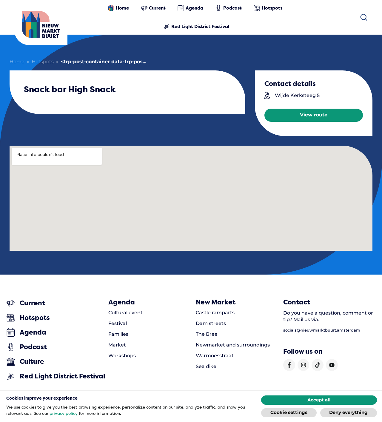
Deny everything (348, 412)
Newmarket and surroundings (233, 345)
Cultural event (125, 312)
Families (118, 334)
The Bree (207, 334)
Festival (117, 323)
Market (117, 345)
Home (17, 61)
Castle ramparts (215, 312)
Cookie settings (288, 412)
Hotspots (43, 61)
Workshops (122, 355)
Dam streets (211, 323)
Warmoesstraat (215, 355)
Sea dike (206, 366)
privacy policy (64, 413)
